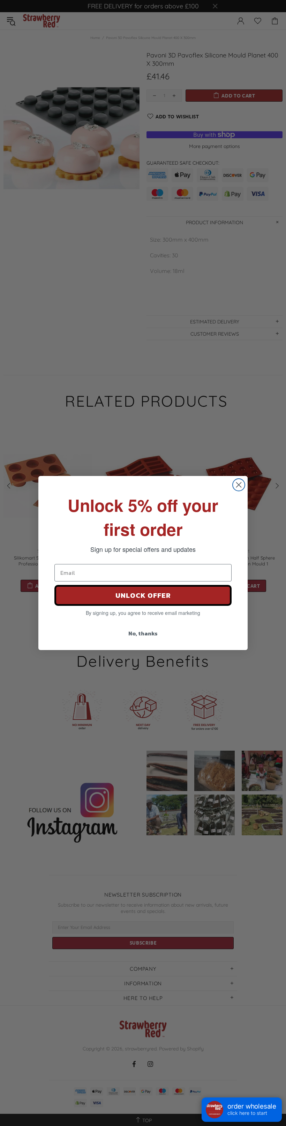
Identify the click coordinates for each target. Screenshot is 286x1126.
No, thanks (143, 633)
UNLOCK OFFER (143, 595)
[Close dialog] (239, 485)
